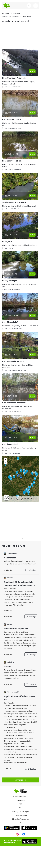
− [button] (5, 462)
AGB (20, 804)
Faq (20, 823)
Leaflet (5, 497)
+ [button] (5, 459)
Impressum (20, 800)
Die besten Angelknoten (20, 819)
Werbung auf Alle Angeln (20, 812)
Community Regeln (20, 815)
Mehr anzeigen (20, 780)
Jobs (20, 808)
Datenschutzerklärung (20, 797)
